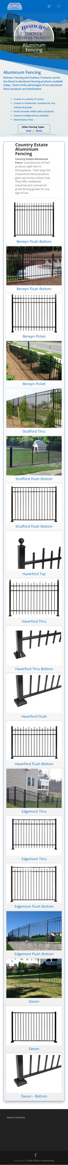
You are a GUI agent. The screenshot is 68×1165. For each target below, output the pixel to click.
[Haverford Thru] (34, 617)
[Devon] (34, 997)
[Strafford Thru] (34, 427)
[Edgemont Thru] (34, 807)
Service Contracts (16, 1117)
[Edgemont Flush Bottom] (34, 902)
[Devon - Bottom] (34, 1091)
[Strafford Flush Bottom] (34, 474)
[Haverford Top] (34, 569)
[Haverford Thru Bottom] (34, 664)
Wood (39, 130)
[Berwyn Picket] (34, 331)
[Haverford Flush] (34, 712)
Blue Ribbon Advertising (41, 1160)
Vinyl (28, 130)
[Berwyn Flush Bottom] (34, 237)
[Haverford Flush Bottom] (34, 759)
